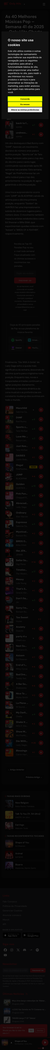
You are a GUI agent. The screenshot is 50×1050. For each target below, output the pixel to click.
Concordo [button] (25, 99)
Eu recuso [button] (25, 104)
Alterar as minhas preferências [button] (25, 110)
